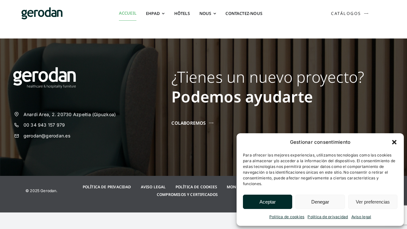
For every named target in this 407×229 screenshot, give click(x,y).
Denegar (320, 202)
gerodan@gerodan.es (47, 135)
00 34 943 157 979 (44, 125)
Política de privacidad (327, 216)
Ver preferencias (373, 202)
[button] (394, 142)
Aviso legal (361, 216)
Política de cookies (287, 216)
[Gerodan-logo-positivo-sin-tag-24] (42, 10)
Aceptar (267, 202)
